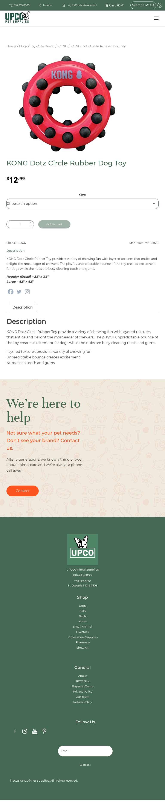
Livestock (82, 632)
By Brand (47, 46)
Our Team (82, 696)
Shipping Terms (83, 686)
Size (82, 195)
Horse (82, 621)
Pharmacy (82, 642)
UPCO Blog (82, 681)
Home (11, 46)
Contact (23, 491)
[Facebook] (10, 291)
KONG (62, 46)
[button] (112, 5)
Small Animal (82, 626)
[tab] (22, 307)
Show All (82, 647)
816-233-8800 (82, 575)
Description (22, 307)
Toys (33, 46)
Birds (82, 616)
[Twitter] (19, 291)
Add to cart (54, 224)
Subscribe (85, 765)
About (82, 675)
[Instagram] (27, 291)
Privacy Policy (82, 691)
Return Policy (82, 702)
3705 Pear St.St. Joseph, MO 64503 (82, 583)
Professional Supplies (83, 637)
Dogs (23, 46)
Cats (82, 611)
